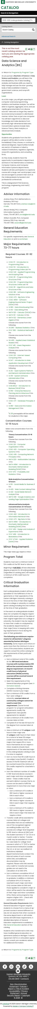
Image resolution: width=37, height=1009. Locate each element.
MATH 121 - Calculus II (17, 315)
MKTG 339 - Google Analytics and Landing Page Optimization (21, 498)
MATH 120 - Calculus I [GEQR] (20, 312)
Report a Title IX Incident (18, 989)
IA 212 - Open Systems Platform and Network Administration (21, 372)
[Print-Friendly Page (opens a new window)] (31, 49)
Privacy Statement (19, 992)
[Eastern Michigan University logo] (18, 2)
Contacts (25, 979)
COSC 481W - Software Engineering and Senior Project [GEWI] (20, 302)
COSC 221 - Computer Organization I (17, 445)
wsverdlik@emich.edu (22, 223)
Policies (23, 986)
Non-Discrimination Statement (18, 985)
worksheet (23, 239)
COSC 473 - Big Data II (17, 519)
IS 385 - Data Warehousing (19, 307)
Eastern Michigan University (18, 974)
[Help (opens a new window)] (34, 49)
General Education (14, 925)
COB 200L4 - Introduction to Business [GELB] (19, 387)
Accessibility (14, 991)
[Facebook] (5, 966)
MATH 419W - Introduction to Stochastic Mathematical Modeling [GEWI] (20, 466)
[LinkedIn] (18, 966)
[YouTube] (18, 971)
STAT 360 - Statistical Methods (20, 330)
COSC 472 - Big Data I (17, 297)
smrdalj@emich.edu (27, 214)
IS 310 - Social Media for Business (21, 484)
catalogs (5, 1004)
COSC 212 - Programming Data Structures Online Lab (20, 283)
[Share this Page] (29, 49)
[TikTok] (24, 966)
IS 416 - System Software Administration (18, 377)
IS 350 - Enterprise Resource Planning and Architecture (20, 392)
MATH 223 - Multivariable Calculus (22, 459)
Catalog (10, 7)
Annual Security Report (17, 994)
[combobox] (18, 20)
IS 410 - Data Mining (16, 310)
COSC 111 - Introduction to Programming (18, 263)
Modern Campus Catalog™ (23, 1006)
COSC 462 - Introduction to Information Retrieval (19, 515)
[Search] (33, 30)
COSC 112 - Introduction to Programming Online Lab (19, 268)
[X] (31, 966)
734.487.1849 (13, 979)
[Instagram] (11, 966)
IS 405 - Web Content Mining (20, 489)
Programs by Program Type (22, 72)
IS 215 (11, 413)
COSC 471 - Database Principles (21, 401)
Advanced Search (8, 36)
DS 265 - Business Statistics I (19, 328)
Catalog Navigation (11, 42)
